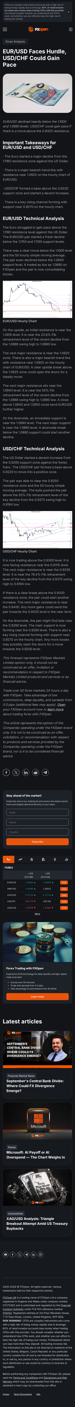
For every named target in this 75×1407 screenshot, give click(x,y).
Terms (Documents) (23, 1394)
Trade (64, 882)
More (37, 914)
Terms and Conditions (25, 1377)
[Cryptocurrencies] (55, 859)
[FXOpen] (38, 29)
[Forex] (8, 859)
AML (38, 1394)
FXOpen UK (9, 1297)
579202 (7, 1312)
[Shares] (20, 859)
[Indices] (66, 859)
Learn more (37, 996)
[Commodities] (43, 859)
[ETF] (32, 859)
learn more (55, 709)
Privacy (6, 1394)
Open (61, 704)
